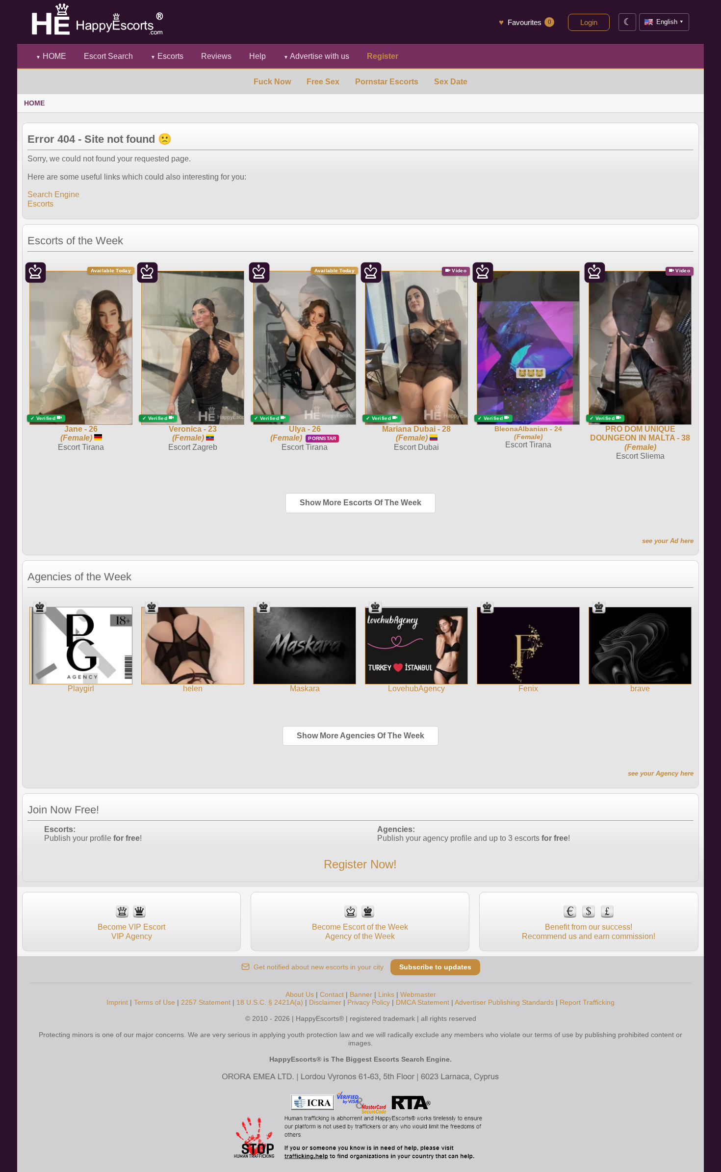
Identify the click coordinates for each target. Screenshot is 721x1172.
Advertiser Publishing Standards (504, 1002)
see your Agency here (661, 773)
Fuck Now (272, 82)
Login (588, 22)
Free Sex (323, 82)
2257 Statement (206, 1002)
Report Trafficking (587, 1002)
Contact (332, 994)
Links (386, 994)
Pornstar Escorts (386, 82)
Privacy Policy (368, 1002)
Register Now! (360, 864)
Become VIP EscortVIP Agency (131, 931)
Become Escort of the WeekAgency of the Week (360, 931)
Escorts (167, 56)
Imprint (117, 1002)
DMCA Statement (422, 1002)
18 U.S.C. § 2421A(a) (269, 1002)
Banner (361, 994)
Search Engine (53, 194)
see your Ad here (668, 541)
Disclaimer (325, 1002)
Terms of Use (154, 1002)
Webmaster (418, 994)
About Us (299, 994)
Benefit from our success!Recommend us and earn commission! (588, 931)
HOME (51, 56)
